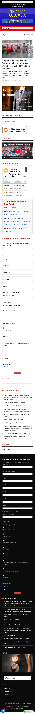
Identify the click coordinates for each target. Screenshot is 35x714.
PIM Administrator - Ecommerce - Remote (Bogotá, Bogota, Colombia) (16, 619)
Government (6, 312)
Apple (14, 214)
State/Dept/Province (8, 291)
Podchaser (24, 219)
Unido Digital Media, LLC (17, 6)
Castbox (16, 219)
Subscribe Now (8, 680)
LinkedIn (21, 223)
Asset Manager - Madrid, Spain (12, 401)
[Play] (4, 153)
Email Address (6, 240)
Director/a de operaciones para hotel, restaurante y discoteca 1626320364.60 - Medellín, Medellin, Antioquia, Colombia (18, 423)
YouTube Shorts (15, 210)
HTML (7, 361)
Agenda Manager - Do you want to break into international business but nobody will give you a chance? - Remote (18, 393)
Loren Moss (18, 80)
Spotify (6, 216)
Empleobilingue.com (10, 594)
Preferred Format (7, 359)
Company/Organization (9, 247)
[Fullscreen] (30, 153)
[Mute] (28, 153)
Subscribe (14, 203)
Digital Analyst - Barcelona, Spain (13, 415)
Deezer (8, 219)
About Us (6, 690)
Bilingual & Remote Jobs (11, 386)
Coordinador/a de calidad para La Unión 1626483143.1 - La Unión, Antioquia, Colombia (17, 405)
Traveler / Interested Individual (11, 347)
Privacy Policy (8, 687)
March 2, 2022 (10, 80)
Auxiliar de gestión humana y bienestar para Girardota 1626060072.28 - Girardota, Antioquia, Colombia (17, 625)
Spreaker (27, 216)
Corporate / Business (8, 305)
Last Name (5, 275)
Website (6, 203)
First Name (5, 261)
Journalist (5, 354)
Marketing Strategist (9, 631)
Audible (20, 214)
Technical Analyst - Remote (11, 615)
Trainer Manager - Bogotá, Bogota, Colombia (16, 634)
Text (6, 365)
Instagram (7, 226)
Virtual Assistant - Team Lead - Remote (15, 642)
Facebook (12, 223)
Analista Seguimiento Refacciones (14, 418)
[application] (17, 146)
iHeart (27, 214)
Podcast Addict (16, 216)
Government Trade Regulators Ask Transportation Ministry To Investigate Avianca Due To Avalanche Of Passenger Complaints (16, 64)
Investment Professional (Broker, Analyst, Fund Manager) (15, 339)
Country (4, 254)
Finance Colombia (20, 699)
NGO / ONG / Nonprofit (9, 319)
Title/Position (6, 268)
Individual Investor (7, 325)
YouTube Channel (15, 207)
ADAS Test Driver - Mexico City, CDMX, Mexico (17, 429)
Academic (5, 332)
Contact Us (7, 683)
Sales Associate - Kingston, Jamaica (14, 398)
